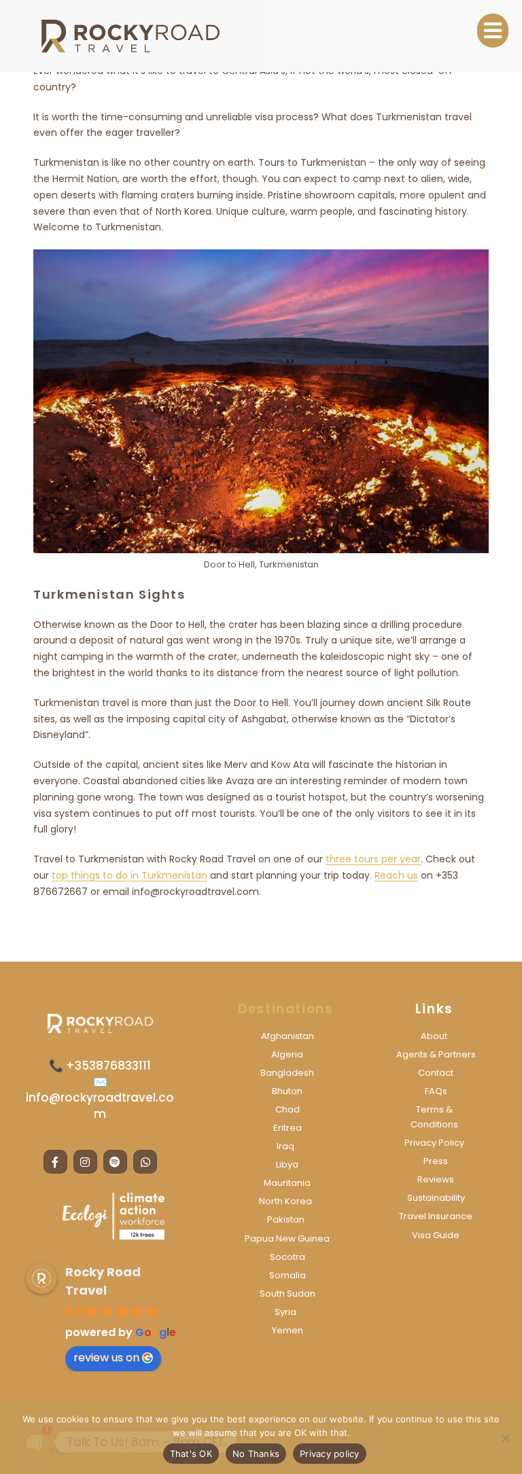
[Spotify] (115, 1162)
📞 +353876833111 (100, 1065)
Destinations (285, 1009)
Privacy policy (330, 1453)
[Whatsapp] (145, 1162)
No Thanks (255, 1453)
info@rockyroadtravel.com (100, 1105)
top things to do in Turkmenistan (129, 875)
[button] (492, 31)
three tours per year (373, 859)
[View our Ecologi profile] (113, 1216)
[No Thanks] (505, 1438)
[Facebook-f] (55, 1162)
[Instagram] (85, 1162)
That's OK (191, 1453)
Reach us (396, 875)
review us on (106, 1357)
